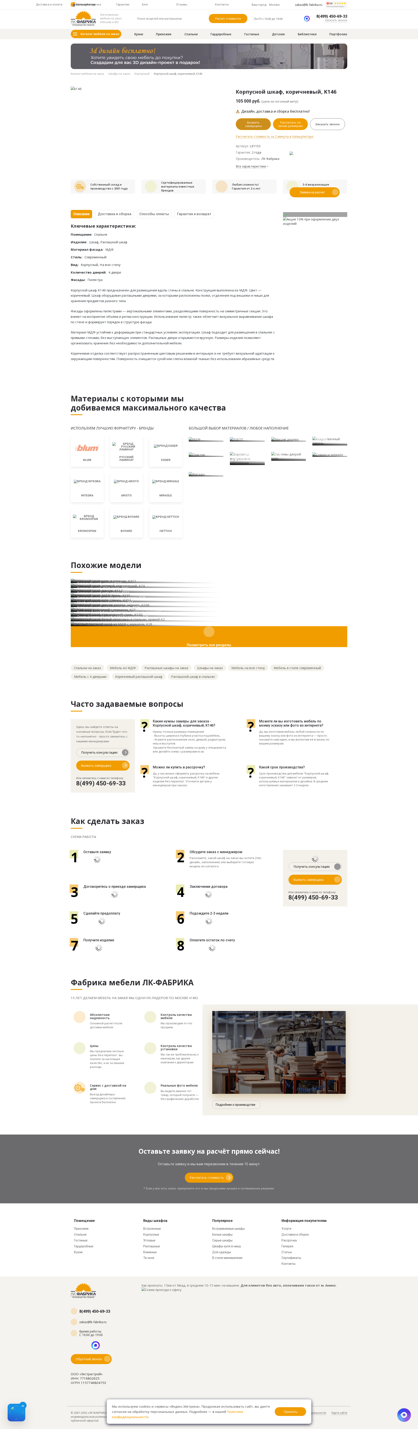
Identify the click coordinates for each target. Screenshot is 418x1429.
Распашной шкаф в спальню (193, 676)
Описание (81, 214)
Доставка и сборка (114, 214)
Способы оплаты (154, 214)
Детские (278, 34)
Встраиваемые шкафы (228, 1228)
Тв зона (148, 1258)
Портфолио (338, 34)
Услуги (286, 1228)
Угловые (149, 1240)
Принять (290, 1411)
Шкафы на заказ (210, 668)
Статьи (286, 1252)
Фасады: (78, 279)
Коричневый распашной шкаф (138, 676)
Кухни (138, 34)
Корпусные (151, 1234)
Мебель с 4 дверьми (90, 676)
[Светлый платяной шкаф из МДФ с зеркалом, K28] (209, 623)
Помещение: (81, 234)
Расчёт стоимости (228, 18)
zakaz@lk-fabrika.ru (308, 5)
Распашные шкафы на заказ (166, 668)
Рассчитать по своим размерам (290, 124)
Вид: (75, 264)
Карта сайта (339, 1413)
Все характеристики (251, 166)
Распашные (151, 1246)
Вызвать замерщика (253, 124)
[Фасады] (206, 474)
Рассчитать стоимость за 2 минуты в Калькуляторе (274, 136)
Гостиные (251, 34)
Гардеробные (221, 34)
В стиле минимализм (227, 1258)
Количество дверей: (88, 272)
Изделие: (79, 242)
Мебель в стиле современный (297, 668)
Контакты (288, 1263)
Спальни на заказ (87, 668)
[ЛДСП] (247, 439)
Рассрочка (289, 1240)
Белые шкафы (222, 1234)
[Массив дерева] (288, 439)
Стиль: (76, 257)
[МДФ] (206, 439)
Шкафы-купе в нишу (226, 1246)
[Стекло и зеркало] (329, 454)
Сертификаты (291, 1258)
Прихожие (163, 34)
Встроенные (152, 1228)
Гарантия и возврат (194, 214)
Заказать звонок (336, 20)
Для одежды (221, 1252)
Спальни (191, 34)
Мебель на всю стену (248, 668)
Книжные (150, 1252)
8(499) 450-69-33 (331, 16)
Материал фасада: (87, 249)
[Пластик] (206, 454)
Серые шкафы (222, 1240)
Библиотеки (307, 34)
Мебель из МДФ (123, 668)
